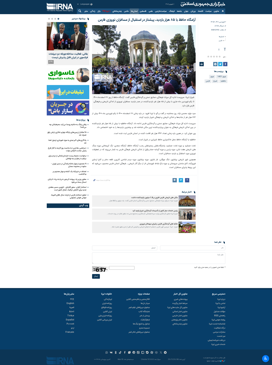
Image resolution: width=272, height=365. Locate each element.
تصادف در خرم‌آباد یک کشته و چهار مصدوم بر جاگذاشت (69, 173)
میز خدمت (221, 336)
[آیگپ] (143, 353)
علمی (151, 11)
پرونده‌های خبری (180, 299)
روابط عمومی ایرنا (218, 320)
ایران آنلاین (107, 311)
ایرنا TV (105, 11)
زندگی (92, 11)
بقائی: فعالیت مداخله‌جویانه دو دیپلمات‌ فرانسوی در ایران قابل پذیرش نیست (68, 56)
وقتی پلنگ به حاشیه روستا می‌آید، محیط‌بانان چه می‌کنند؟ (67, 126)
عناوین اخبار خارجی (179, 315)
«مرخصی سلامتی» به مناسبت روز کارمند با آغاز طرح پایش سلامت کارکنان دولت (67, 149)
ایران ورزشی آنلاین (104, 320)
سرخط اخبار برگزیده (179, 303)
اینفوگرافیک (145, 320)
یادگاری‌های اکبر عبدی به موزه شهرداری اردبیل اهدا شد (67, 142)
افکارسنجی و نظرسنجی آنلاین (138, 299)
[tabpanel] (68, 43)
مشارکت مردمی (219, 332)
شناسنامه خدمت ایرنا (217, 324)
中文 (72, 299)
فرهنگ (172, 11)
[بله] (147, 353)
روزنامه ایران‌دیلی (105, 315)
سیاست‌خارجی (161, 11)
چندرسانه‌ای (117, 11)
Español (70, 320)
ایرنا (202, 4)
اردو (72, 328)
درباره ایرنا (221, 299)
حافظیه (223, 81)
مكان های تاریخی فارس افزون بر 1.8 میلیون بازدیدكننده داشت (154, 197)
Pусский (70, 324)
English (70, 303)
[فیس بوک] (125, 353)
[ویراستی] (129, 353)
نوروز (212, 76)
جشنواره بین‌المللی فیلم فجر (139, 307)
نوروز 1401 (221, 76)
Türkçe (70, 315)
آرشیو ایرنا (221, 307)
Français (69, 332)
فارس (220, 40)
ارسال (96, 276)
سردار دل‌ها (145, 303)
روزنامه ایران (107, 303)
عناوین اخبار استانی (179, 311)
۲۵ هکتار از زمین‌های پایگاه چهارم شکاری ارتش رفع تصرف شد (66, 134)
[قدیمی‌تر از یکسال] (187, 201)
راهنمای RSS (219, 315)
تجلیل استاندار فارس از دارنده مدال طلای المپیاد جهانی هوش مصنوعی (68, 196)
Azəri (71, 311)
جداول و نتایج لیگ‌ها (141, 324)
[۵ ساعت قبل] (68, 36)
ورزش (193, 11)
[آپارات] (152, 353)
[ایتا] (138, 353)
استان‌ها (134, 11)
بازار (98, 11)
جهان (186, 11)
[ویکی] (111, 353)
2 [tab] (55, 19)
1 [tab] (58, 19)
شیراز (215, 81)
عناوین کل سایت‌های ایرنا (177, 307)
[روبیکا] (156, 353)
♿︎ (266, 358)
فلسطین (143, 11)
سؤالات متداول (219, 311)
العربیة (71, 307)
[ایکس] (161, 353)
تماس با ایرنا (220, 303)
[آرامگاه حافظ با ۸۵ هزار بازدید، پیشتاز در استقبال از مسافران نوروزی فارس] (144, 59)
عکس (126, 11)
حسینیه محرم (144, 328)
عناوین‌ (216, 11)
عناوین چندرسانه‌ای (179, 324)
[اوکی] (116, 353)
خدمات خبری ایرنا (218, 344)
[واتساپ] (107, 353)
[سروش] (134, 353)
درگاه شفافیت (219, 328)
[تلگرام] (165, 353)
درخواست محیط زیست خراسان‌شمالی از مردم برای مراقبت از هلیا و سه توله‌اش (67, 157)
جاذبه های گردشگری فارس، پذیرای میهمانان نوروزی (159, 224)
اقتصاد (200, 11)
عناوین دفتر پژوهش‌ (179, 320)
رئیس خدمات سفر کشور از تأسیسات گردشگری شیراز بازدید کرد (155, 210)
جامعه (179, 11)
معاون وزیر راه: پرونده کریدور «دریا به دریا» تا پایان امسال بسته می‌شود (67, 181)
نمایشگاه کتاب (144, 311)
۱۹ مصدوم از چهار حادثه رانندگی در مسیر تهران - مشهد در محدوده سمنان (68, 165)
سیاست (208, 11)
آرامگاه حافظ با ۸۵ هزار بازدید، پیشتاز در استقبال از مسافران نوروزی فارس (147, 20)
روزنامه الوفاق (106, 307)
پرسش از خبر (145, 315)
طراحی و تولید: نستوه (213, 361)
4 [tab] (49, 19)
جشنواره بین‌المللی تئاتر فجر (139, 332)
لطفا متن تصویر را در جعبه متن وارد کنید (209, 267)
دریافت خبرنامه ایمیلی (216, 340)
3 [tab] (52, 19)
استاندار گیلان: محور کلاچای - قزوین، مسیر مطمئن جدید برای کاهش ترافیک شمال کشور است (67, 189)
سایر (86, 11)
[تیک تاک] (120, 353)
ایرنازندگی (108, 299)
